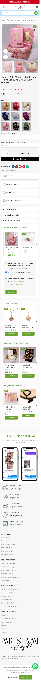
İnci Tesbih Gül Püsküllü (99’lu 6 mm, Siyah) (27, 409)
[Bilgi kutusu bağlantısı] (19, 488)
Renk (3, 100)
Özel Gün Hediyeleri (13, 20)
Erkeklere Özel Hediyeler (8, 567)
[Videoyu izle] (5, 51)
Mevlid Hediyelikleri (7, 554)
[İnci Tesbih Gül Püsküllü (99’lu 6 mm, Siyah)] (28, 397)
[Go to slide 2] (19, 58)
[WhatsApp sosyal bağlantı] (27, 166)
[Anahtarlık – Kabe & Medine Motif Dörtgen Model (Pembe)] (11, 315)
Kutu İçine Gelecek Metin (9, 134)
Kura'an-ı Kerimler (6, 541)
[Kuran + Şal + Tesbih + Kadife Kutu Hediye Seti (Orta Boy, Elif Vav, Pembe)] (11, 239)
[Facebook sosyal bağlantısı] (13, 166)
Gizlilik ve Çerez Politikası (9, 603)
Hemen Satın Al (19, 159)
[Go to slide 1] (17, 58)
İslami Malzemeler (6, 547)
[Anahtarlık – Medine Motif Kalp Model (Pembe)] (28, 315)
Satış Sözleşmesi (6, 596)
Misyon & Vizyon (6, 622)
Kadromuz (4, 632)
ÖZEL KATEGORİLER (8, 560)
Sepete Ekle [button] (11, 376)
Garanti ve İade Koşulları (8, 593)
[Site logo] (20, 7)
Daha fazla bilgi (12, 677)
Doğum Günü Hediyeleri (30, 20)
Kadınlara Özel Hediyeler (9, 570)
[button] (4, 43)
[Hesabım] (37, 7)
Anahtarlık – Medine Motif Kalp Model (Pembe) (27, 327)
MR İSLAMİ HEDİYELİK (8, 612)
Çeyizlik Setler (5, 580)
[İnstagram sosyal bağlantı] (16, 166)
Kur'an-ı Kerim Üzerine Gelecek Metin (13, 142)
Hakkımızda (4, 615)
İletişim (3, 629)
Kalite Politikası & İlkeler (8, 618)
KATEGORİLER (6, 534)
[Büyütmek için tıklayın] (5, 57)
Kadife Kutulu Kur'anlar (8, 544)
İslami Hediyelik (6, 537)
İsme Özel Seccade (7, 573)
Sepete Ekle (24, 153)
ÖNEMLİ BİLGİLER (7, 586)
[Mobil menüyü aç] (3, 7)
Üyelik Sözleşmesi (6, 599)
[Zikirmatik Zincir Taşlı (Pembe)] (28, 239)
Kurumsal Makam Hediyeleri (10, 577)
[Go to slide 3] (21, 58)
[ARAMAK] (36, 13)
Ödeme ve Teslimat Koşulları (10, 589)
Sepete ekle (11, 292)
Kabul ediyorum (25, 677)
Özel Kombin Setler (7, 551)
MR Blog (3, 625)
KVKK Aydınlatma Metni (8, 606)
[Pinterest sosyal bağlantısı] (23, 166)
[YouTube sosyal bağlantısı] (20, 166)
